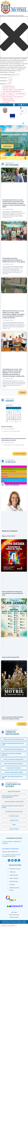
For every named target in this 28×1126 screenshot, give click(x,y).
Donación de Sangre (6, 426)
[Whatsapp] (26, 105)
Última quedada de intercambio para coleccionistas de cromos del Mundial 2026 (12, 593)
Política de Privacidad (9, 100)
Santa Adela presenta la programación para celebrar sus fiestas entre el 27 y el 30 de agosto (14, 260)
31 (15, 410)
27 (13, 419)
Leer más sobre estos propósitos (12, 91)
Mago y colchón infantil (8, 536)
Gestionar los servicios (9, 88)
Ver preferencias (20, 93)
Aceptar (3, 93)
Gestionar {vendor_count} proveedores (13, 89)
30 (13, 410)
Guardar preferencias (7, 96)
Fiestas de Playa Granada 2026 (10, 657)
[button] (14, 37)
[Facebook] (21, 105)
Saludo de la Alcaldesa (9, 531)
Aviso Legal (6, 102)
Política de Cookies (8, 99)
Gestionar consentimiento (8, 925)
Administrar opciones (8, 86)
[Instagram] (19, 105)
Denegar (10, 93)
